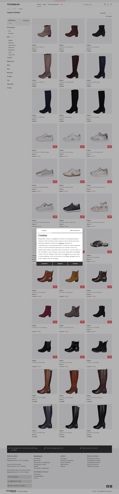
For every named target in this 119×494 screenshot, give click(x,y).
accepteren (44, 263)
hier (66, 254)
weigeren (60, 263)
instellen (75, 263)
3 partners (61, 243)
